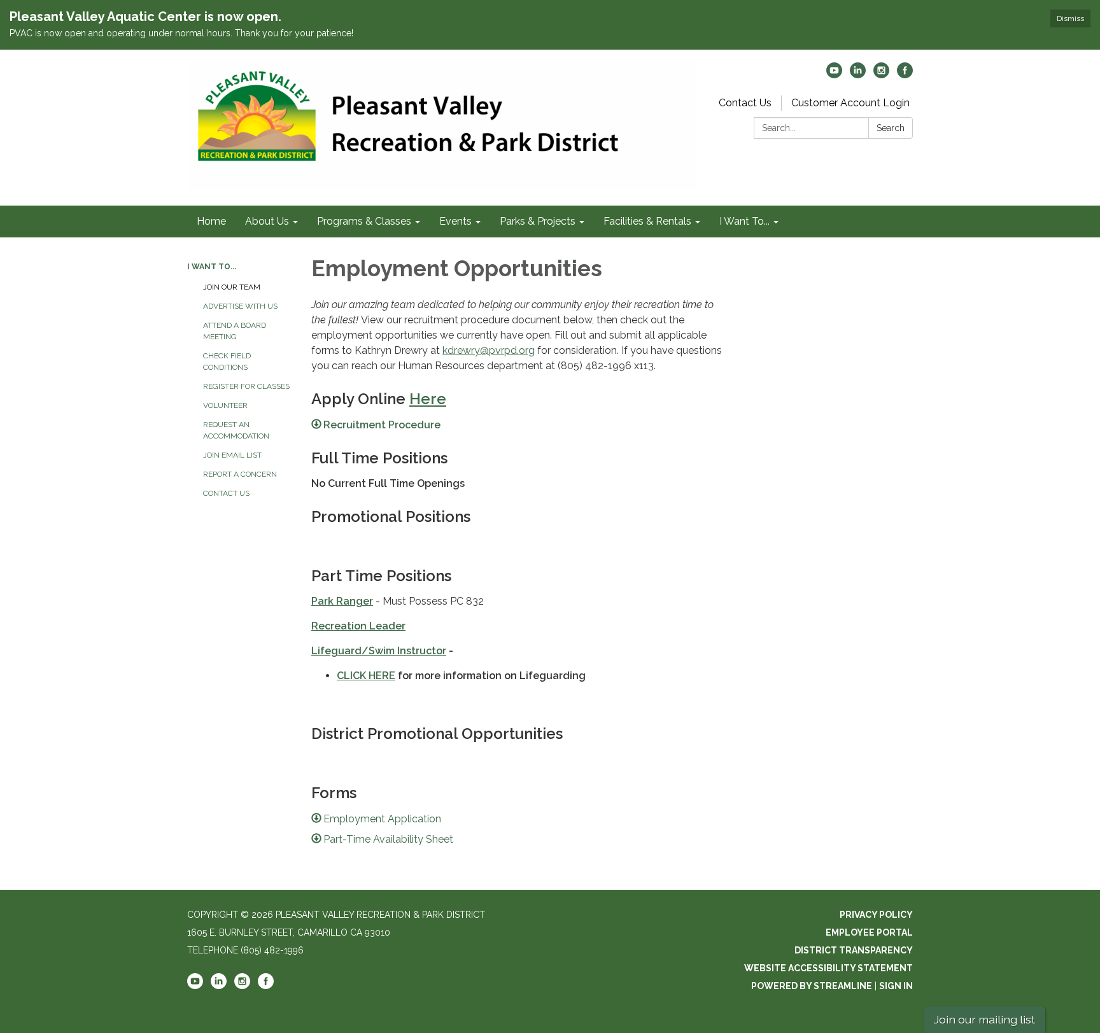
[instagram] (881, 75)
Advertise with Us (240, 306)
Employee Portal (869, 932)
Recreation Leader (358, 626)
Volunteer (225, 405)
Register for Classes (246, 386)
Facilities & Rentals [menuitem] (647, 221)
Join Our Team (231, 287)
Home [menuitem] (211, 221)
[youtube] (834, 75)
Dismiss (1070, 18)
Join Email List (232, 455)
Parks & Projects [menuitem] (537, 221)
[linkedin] (858, 75)
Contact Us (745, 103)
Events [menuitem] (455, 221)
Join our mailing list (984, 1019)
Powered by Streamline (811, 986)
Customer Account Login (850, 103)
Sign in (896, 986)
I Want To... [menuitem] (744, 221)
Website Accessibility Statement (828, 968)
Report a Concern (240, 474)
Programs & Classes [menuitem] (364, 221)
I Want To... (211, 266)
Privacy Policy (876, 915)
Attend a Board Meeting (234, 331)
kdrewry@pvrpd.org (488, 350)
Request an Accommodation (236, 430)
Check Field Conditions (227, 361)
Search (891, 128)
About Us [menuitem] (267, 221)
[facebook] (905, 75)
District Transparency (853, 950)
